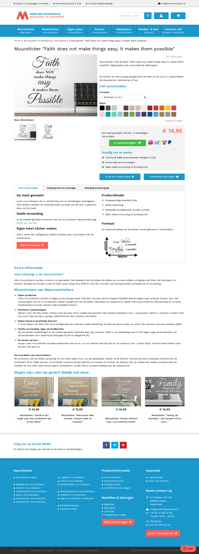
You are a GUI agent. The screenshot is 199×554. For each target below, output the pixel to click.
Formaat (104, 92)
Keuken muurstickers (28, 488)
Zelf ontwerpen (30, 245)
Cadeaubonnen (68, 509)
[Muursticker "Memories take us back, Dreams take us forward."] (77, 391)
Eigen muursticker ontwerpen (77, 498)
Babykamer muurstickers (30, 484)
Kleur (103, 103)
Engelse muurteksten (72, 477)
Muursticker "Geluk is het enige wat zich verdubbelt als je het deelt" (34, 418)
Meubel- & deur (149, 31)
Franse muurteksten (71, 481)
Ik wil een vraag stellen (118, 176)
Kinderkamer (50, 31)
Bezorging (109, 508)
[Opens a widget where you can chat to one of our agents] (188, 549)
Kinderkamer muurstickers (31, 491)
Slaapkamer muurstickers (31, 498)
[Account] (161, 15)
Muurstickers (25, 31)
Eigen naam (75, 31)
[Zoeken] (148, 15)
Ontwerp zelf (173, 31)
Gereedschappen (69, 505)
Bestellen (109, 504)
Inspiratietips (155, 477)
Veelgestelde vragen (115, 515)
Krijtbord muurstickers (73, 495)
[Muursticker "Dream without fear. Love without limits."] (121, 391)
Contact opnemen (162, 533)
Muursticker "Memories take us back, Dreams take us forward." (77, 418)
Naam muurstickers (27, 495)
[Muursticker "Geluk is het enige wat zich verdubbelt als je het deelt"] (34, 391)
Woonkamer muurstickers (30, 502)
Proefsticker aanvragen (162, 176)
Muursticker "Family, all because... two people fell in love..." (165, 418)
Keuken (99, 31)
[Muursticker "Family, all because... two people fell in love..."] (165, 391)
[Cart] (178, 15)
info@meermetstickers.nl (173, 3)
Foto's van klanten (158, 481)
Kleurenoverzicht (114, 481)
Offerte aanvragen (116, 521)
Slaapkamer (124, 31)
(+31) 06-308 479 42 (159, 525)
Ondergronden (112, 484)
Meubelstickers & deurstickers (77, 491)
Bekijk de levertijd (26, 223)
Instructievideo (112, 477)
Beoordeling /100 (77, 550)
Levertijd (109, 511)
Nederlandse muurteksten (75, 484)
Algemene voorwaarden (42, 550)
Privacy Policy (20, 550)
